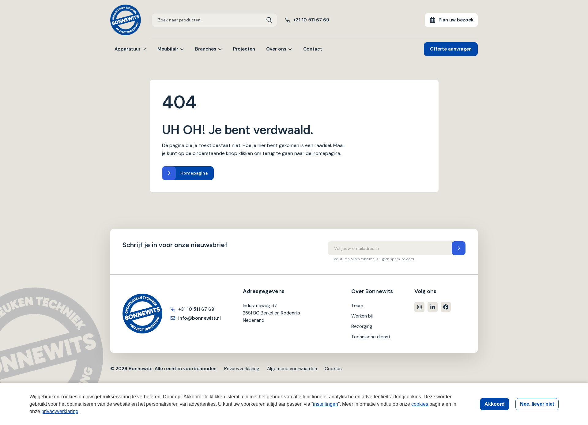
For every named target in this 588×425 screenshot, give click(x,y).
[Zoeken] (269, 20)
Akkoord (494, 404)
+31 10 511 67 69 (311, 20)
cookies (419, 404)
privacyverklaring (59, 411)
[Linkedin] (433, 307)
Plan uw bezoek (456, 20)
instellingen (325, 404)
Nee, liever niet (537, 404)
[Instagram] (419, 307)
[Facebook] (446, 307)
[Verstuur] (459, 248)
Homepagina (194, 173)
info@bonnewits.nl (199, 318)
